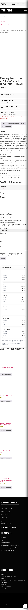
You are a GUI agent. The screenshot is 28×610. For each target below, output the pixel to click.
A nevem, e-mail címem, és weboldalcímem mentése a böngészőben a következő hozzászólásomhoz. (11, 255)
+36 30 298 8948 (6, 519)
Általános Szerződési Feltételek (10, 545)
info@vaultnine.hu (6, 523)
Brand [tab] (22, 123)
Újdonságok (4, 540)
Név (1, 241)
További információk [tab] (13, 123)
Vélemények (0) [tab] (6, 126)
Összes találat (5, 25)
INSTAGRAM (6, 527)
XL (3, 188)
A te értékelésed (5, 228)
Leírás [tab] (3, 123)
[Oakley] (5, 210)
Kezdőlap (2, 30)
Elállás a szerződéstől (7, 550)
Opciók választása (6, 374)
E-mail (2, 246)
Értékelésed (3, 233)
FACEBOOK (14, 527)
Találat (3, 21)
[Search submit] (1, 19)
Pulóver (7, 30)
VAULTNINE (6, 10)
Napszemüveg (5, 542)
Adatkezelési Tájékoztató (8, 548)
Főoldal (3, 537)
